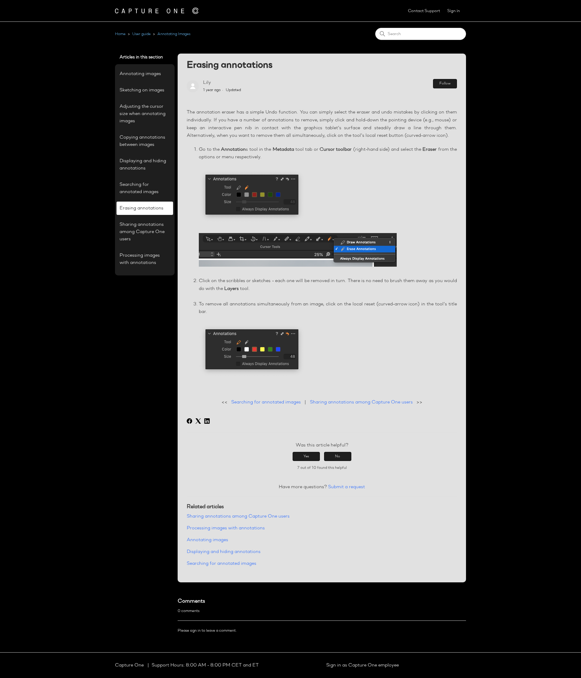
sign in (195, 631)
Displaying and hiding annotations (143, 165)
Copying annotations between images (142, 141)
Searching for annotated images (139, 188)
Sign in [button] (453, 11)
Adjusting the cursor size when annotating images (143, 113)
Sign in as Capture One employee (362, 665)
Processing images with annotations (140, 259)
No (337, 456)
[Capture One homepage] (157, 10)
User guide (141, 34)
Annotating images (140, 73)
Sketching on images (142, 90)
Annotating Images (173, 34)
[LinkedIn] (207, 421)
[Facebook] (189, 421)
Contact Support (424, 11)
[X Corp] (198, 421)
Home (120, 34)
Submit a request (346, 487)
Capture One (130, 665)
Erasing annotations (141, 208)
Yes (306, 456)
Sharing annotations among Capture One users (142, 232)
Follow (445, 83)
